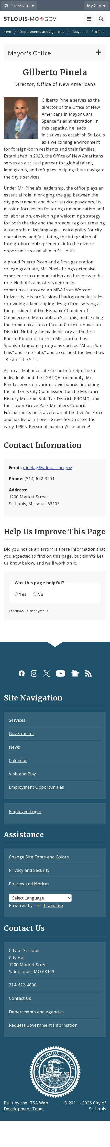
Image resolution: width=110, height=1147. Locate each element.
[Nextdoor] (75, 673)
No (40, 594)
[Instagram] (34, 673)
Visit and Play (22, 774)
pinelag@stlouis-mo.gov (47, 467)
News (14, 747)
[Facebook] (21, 673)
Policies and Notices (29, 884)
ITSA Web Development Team (26, 1106)
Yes (22, 594)
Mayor (78, 31)
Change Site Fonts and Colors (39, 857)
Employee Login (25, 811)
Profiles (98, 31)
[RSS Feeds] (88, 673)
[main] (55, 335)
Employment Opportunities (36, 787)
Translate (53, 905)
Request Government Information (43, 1025)
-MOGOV (30, 18)
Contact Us (20, 998)
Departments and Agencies (42, 31)
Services (17, 720)
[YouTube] (60, 673)
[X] (46, 673)
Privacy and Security (29, 870)
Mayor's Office (29, 53)
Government (21, 733)
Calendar (18, 760)
